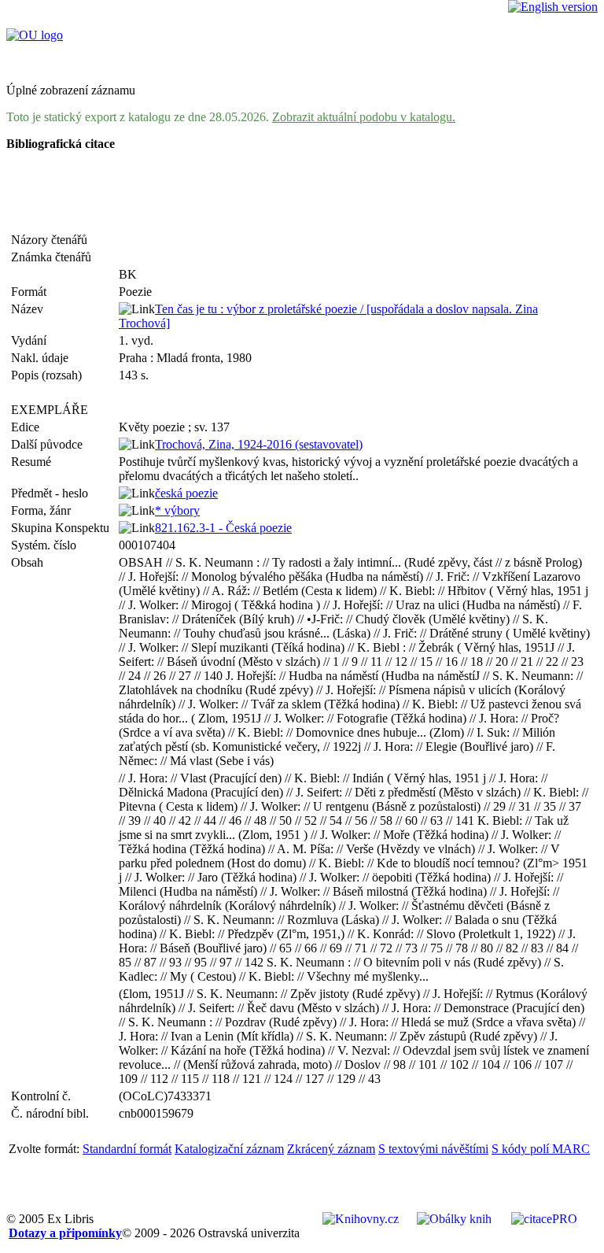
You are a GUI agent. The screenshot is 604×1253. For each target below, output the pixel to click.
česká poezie (186, 493)
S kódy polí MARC (541, 1148)
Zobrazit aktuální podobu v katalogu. (363, 117)
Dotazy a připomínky (65, 1233)
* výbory (177, 510)
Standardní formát (127, 1148)
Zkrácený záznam (331, 1148)
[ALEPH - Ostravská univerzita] (34, 35)
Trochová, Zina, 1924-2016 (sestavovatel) (259, 444)
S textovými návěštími (433, 1148)
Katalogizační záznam (229, 1148)
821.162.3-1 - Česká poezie (223, 527)
